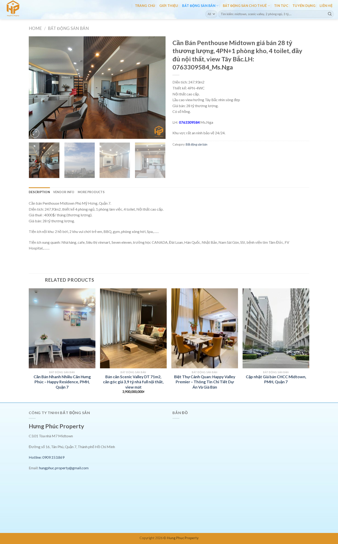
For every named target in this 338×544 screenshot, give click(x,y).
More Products (91, 192)
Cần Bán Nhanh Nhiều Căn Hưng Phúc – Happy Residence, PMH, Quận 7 (62, 381)
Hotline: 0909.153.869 (46, 457)
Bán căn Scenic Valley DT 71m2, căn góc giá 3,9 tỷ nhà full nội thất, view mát (133, 381)
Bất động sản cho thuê (245, 6)
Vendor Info (63, 192)
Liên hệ (326, 6)
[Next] (157, 87)
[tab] (39, 192)
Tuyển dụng (303, 6)
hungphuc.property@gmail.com (64, 468)
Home (35, 28)
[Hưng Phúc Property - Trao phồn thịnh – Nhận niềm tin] (23, 9)
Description (39, 192)
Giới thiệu (168, 6)
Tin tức (281, 6)
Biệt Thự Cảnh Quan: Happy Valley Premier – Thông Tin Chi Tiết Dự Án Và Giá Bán (204, 381)
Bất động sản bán (198, 6)
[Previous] (37, 87)
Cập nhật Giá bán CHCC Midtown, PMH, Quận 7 (276, 379)
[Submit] (330, 14)
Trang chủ (145, 6)
